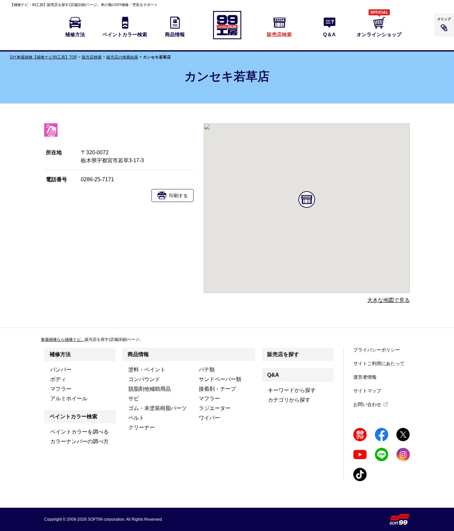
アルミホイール (68, 398)
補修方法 (60, 354)
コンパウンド (144, 379)
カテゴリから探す (289, 400)
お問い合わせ (367, 404)
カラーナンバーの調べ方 (79, 441)
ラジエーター (215, 408)
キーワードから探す (292, 390)
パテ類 (207, 369)
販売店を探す (283, 354)
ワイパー (209, 418)
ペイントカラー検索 (73, 416)
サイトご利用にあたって (378, 363)
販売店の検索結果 (122, 57)
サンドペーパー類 (220, 379)
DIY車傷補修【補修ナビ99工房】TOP (43, 57)
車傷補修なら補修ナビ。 (63, 339)
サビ (133, 398)
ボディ (58, 379)
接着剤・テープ (217, 389)
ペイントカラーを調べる (79, 432)
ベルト (136, 418)
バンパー (60, 369)
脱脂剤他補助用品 (149, 389)
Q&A (273, 375)
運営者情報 (365, 377)
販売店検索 (92, 57)
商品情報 (138, 354)
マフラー (60, 389)
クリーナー (141, 427)
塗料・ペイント (147, 369)
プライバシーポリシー (376, 349)
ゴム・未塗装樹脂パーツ (157, 408)
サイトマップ (367, 390)
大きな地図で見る (388, 300)
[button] (306, 199)
